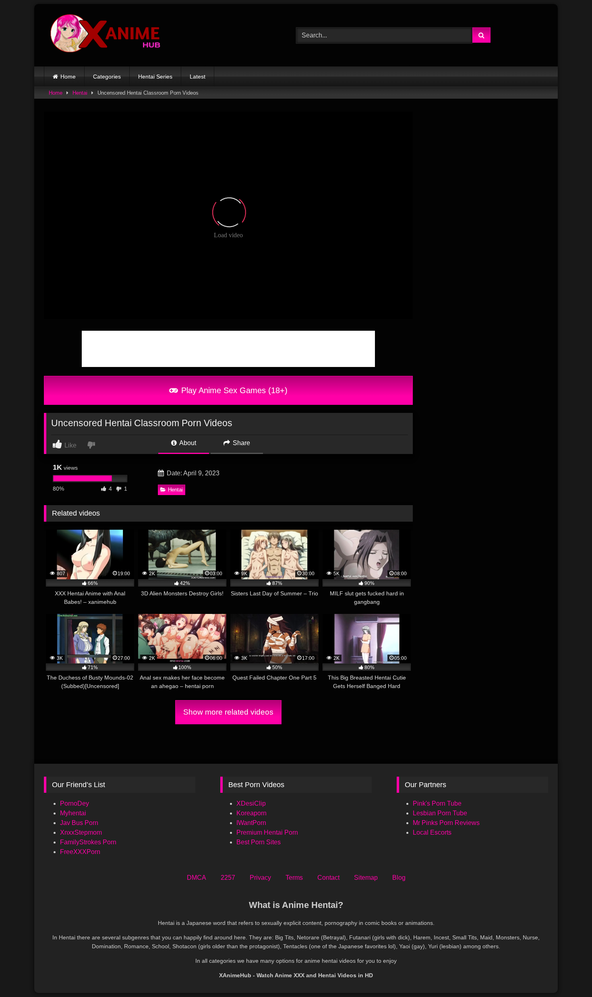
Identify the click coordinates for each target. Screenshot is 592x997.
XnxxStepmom (81, 832)
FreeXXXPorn (80, 851)
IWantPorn (251, 822)
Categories (107, 76)
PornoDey (74, 803)
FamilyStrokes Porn (88, 842)
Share (240, 442)
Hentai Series (155, 76)
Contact (328, 877)
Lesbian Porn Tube (440, 813)
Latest (197, 76)
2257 (228, 877)
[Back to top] (567, 973)
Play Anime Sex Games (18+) (233, 390)
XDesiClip (251, 803)
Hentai (79, 93)
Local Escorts (432, 832)
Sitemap (366, 877)
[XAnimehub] (106, 35)
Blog (399, 877)
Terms (294, 877)
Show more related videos (228, 712)
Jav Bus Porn (79, 822)
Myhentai (73, 813)
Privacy (260, 877)
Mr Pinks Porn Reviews (447, 822)
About (187, 442)
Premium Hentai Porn (267, 832)
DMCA (196, 877)
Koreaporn (251, 813)
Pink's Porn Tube (437, 803)
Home (68, 76)
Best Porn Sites (258, 842)
